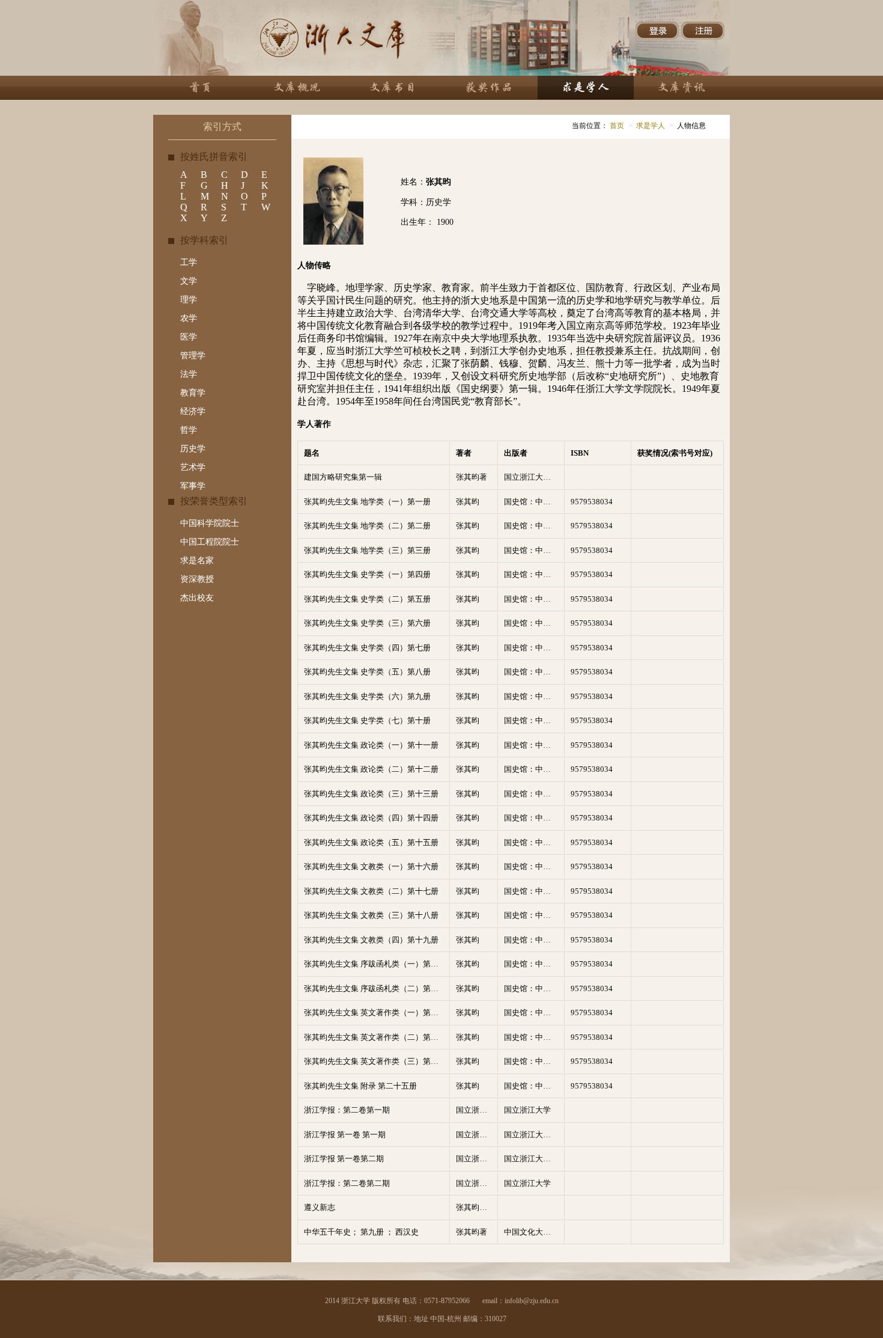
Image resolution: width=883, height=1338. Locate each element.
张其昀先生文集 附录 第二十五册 (360, 1085)
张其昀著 (471, 476)
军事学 (192, 485)
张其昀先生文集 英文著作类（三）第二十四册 (376, 1061)
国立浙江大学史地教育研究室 (534, 476)
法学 (188, 374)
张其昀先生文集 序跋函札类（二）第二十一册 (376, 988)
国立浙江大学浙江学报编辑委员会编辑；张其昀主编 (476, 1134)
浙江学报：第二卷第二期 (347, 1183)
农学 (188, 318)
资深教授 (197, 579)
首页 (616, 125)
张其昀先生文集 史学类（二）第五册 (367, 598)
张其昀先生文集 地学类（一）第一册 (367, 501)
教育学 (192, 392)
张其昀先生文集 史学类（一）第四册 (367, 574)
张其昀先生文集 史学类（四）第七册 (367, 647)
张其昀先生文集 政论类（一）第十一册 (371, 745)
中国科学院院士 (209, 523)
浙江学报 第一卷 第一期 (345, 1134)
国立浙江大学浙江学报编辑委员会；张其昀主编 (476, 1109)
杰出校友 (197, 597)
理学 (188, 299)
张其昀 (467, 501)
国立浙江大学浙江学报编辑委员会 (534, 1134)
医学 (188, 336)
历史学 (192, 448)
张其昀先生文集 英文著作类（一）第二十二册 (376, 1012)
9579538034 (592, 501)
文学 (188, 281)
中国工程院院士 (209, 541)
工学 (188, 262)
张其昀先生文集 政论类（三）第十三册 (371, 793)
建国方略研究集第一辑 (343, 476)
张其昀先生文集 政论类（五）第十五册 (371, 842)
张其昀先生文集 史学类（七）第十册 (367, 720)
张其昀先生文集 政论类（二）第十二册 (371, 769)
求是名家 (197, 560)
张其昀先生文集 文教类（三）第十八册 (371, 915)
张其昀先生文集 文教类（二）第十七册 (371, 891)
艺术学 (192, 467)
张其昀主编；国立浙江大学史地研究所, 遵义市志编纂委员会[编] (476, 1207)
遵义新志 (319, 1207)
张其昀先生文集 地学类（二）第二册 (367, 525)
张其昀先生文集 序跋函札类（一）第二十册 (376, 963)
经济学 (192, 411)
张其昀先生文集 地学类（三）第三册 (367, 550)
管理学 (192, 355)
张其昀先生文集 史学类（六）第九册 (367, 696)
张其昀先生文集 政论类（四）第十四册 (371, 817)
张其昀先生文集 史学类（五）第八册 (367, 671)
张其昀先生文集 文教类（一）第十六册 (371, 866)
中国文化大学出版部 (534, 1231)
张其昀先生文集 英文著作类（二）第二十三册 (376, 1037)
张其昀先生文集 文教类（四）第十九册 (371, 939)
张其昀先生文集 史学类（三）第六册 (367, 623)
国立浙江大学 (527, 1109)
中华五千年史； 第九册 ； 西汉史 (361, 1231)
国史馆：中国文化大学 (534, 501)
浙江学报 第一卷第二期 (344, 1158)
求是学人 (650, 125)
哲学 (188, 430)
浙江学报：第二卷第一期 (347, 1109)
